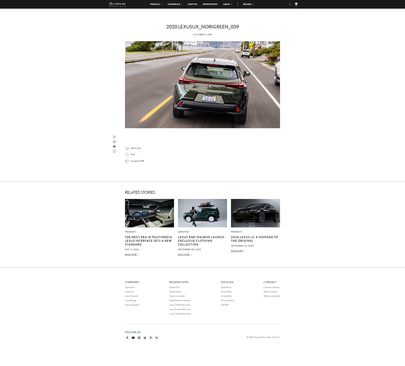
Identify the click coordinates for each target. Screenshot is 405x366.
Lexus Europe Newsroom (180, 309)
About (226, 4)
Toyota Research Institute (179, 300)
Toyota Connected (177, 296)
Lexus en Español (132, 304)
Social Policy (226, 291)
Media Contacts (270, 291)
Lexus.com (129, 291)
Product (155, 4)
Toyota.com (129, 287)
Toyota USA (174, 287)
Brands (247, 4)
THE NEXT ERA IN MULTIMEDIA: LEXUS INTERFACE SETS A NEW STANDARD (149, 240)
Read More (131, 254)
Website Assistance (272, 296)
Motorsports (210, 4)
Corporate (174, 4)
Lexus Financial (131, 296)
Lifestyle (192, 4)
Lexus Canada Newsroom (180, 313)
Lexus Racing (130, 300)
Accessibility (226, 296)
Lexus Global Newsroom (179, 304)
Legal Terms (226, 287)
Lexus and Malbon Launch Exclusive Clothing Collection (201, 240)
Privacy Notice (227, 300)
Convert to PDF (137, 161)
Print (133, 154)
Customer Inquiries (272, 287)
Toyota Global (175, 291)
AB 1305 (225, 304)
